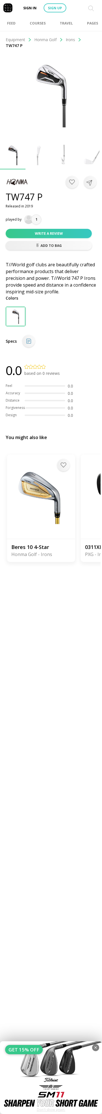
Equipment (15, 39)
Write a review (49, 233)
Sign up (55, 8)
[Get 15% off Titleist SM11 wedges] (51, 1077)
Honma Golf (45, 39)
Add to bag (51, 245)
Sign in (30, 8)
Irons (70, 39)
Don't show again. (51, 1109)
